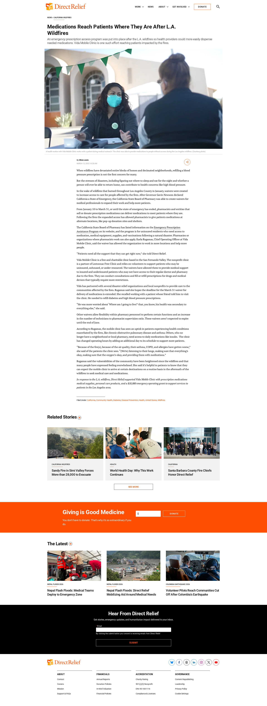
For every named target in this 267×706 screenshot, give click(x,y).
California (91, 400)
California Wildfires (62, 17)
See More (133, 487)
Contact (60, 679)
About (162, 7)
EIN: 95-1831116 (143, 689)
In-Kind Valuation (104, 689)
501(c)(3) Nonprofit (144, 684)
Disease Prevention (130, 400)
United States (151, 400)
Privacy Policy (181, 689)
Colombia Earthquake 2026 (178, 584)
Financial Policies (104, 694)
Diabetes (117, 400)
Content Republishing (184, 679)
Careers (60, 684)
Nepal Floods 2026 (55, 584)
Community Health (104, 400)
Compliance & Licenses (145, 694)
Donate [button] (202, 7)
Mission (60, 689)
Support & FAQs (64, 694)
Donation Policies (104, 684)
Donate (174, 513)
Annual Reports (103, 679)
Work (138, 7)
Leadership (180, 684)
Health (141, 400)
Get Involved (179, 7)
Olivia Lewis (84, 160)
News (151, 7)
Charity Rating (142, 679)
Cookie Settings (181, 694)
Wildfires (161, 400)
